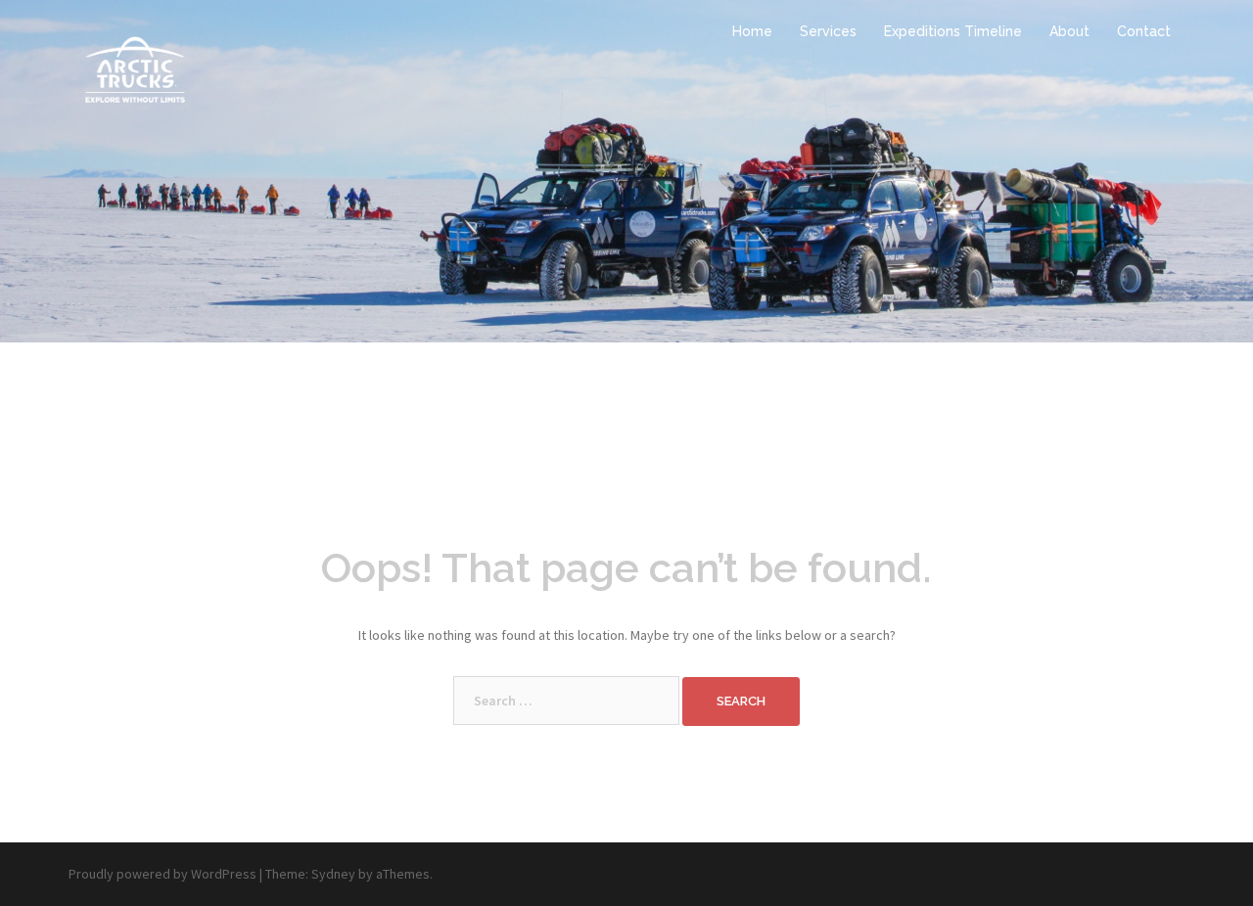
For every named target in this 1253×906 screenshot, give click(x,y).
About (1069, 31)
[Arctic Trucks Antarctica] (135, 66)
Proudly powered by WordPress (162, 874)
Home (752, 31)
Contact (1144, 31)
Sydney (333, 874)
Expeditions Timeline (953, 31)
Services (828, 31)
